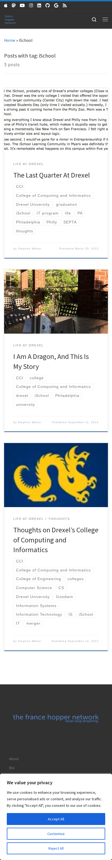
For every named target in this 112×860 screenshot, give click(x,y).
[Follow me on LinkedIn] (39, 5)
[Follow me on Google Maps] (56, 5)
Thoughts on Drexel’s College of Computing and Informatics (55, 539)
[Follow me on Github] (47, 5)
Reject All (56, 848)
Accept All (56, 819)
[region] (56, 817)
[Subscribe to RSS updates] (65, 5)
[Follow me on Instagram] (31, 5)
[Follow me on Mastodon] (13, 5)
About (14, 758)
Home (9, 40)
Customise (56, 833)
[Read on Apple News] (5, 5)
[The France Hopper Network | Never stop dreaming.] (10, 19)
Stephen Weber (29, 248)
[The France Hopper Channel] (22, 5)
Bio (12, 767)
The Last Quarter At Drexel (51, 174)
